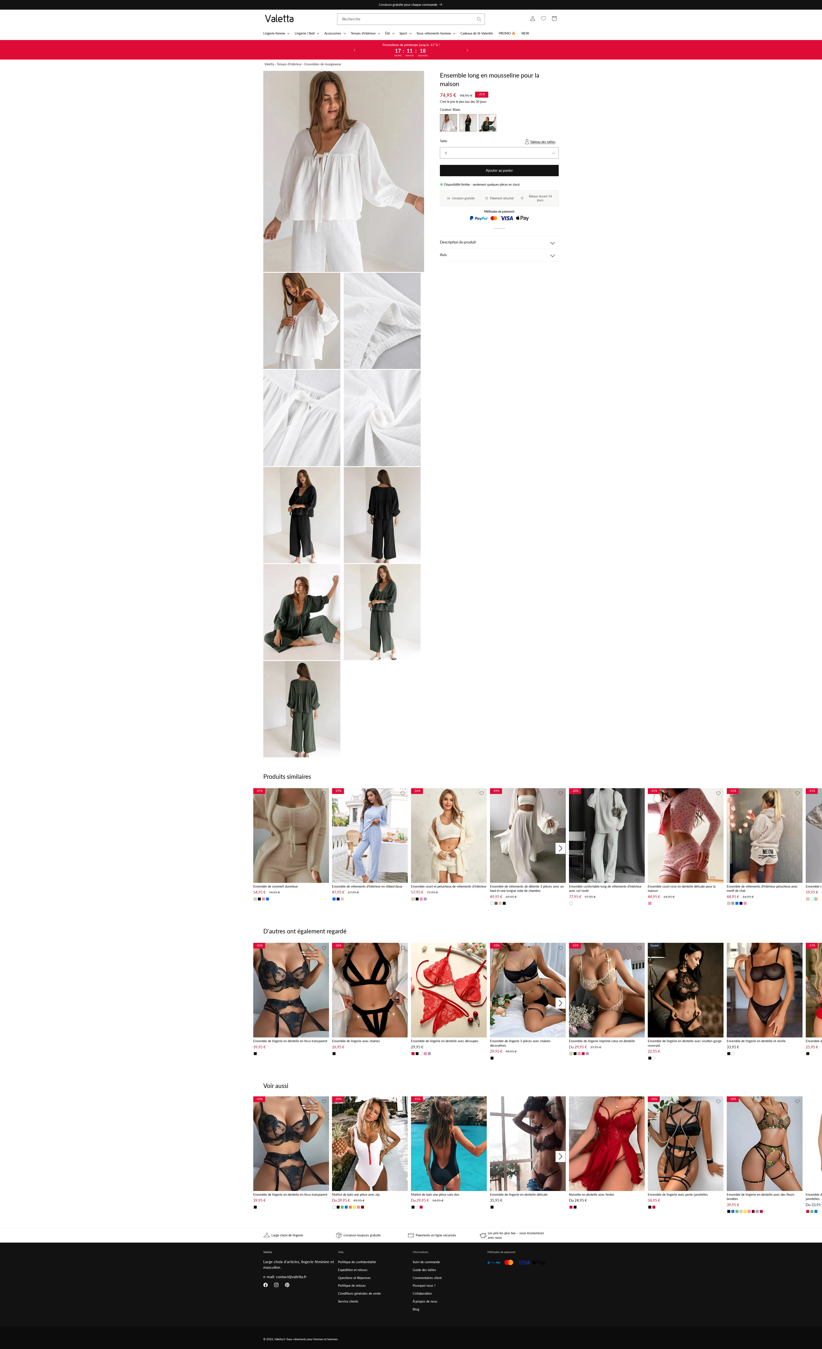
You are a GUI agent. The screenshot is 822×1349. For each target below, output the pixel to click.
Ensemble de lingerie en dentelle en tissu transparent (290, 1041)
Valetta (269, 64)
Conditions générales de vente (359, 1293)
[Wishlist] (543, 18)
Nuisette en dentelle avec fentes (591, 1194)
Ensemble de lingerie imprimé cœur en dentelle (602, 1041)
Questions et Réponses (354, 1278)
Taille (443, 141)
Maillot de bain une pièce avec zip (356, 1194)
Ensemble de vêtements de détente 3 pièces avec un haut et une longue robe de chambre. (527, 888)
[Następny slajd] (467, 50)
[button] (276, 33)
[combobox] (411, 19)
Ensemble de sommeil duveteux (275, 886)
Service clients (348, 1301)
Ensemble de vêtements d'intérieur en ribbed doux (367, 886)
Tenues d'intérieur (289, 64)
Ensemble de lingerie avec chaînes (356, 1041)
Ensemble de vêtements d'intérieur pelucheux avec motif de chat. (762, 888)
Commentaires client (427, 1278)
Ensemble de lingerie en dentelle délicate (519, 1194)
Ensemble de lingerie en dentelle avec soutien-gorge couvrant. (685, 1043)
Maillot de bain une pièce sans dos (435, 1194)
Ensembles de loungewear (322, 64)
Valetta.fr (280, 1339)
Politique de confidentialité (357, 1262)
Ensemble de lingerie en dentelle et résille (756, 1041)
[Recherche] (479, 19)
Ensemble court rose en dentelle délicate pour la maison (681, 888)
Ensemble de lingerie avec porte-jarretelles (678, 1194)
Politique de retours (352, 1285)
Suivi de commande (426, 1262)
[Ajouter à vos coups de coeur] (324, 793)
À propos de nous (425, 1301)
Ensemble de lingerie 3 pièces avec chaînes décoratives (520, 1043)
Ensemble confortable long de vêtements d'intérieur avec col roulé (605, 888)
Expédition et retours (353, 1270)
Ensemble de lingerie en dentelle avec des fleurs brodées (760, 1196)
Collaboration (422, 1293)
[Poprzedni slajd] (354, 50)
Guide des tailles (424, 1270)
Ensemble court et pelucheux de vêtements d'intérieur (448, 886)
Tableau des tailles (542, 142)
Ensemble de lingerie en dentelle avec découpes (444, 1041)
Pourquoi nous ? (424, 1285)
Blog (416, 1309)
